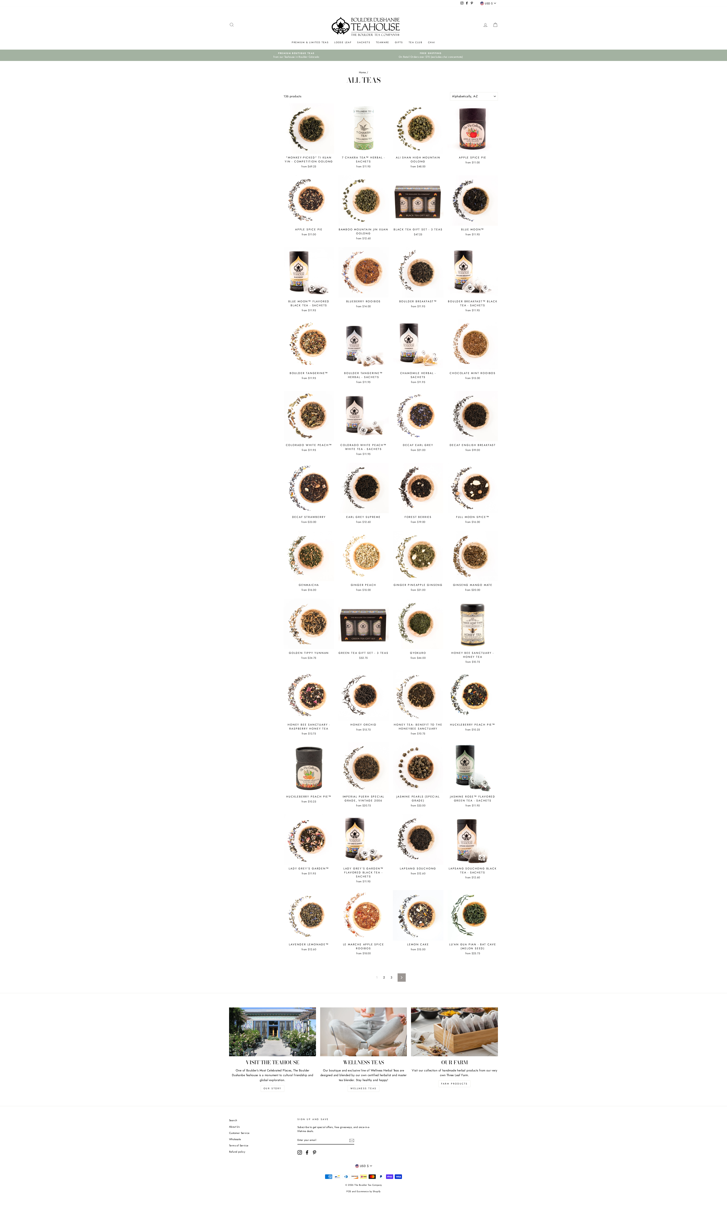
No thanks (363, 652)
